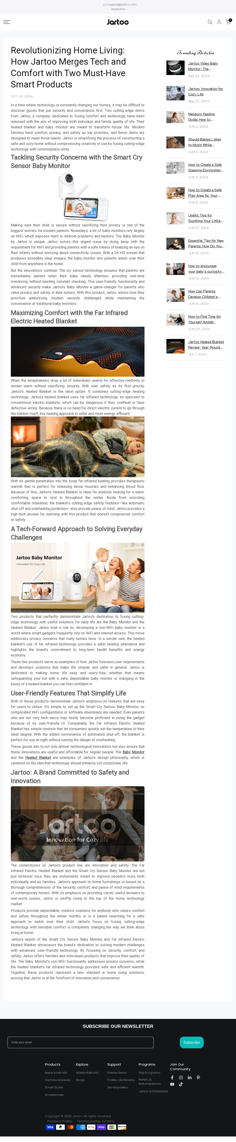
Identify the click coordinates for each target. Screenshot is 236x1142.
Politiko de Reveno (121, 1080)
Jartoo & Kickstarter (153, 1091)
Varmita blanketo (58, 1080)
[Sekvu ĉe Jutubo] (172, 1084)
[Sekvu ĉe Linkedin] (190, 1077)
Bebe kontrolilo (56, 1073)
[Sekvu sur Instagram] (181, 1077)
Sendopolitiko (117, 1087)
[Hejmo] (39, 22)
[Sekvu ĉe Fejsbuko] (172, 1077)
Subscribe (191, 1042)
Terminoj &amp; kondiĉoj (95, 1121)
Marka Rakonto (87, 1073)
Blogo (80, 1080)
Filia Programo (149, 1073)
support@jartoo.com (122, 4)
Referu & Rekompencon (150, 1082)
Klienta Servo (117, 1073)
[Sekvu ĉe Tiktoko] (181, 1084)
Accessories (54, 1095)
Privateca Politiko (59, 1121)
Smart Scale (54, 1087)
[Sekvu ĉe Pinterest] (198, 1077)
